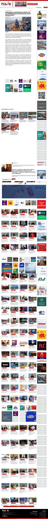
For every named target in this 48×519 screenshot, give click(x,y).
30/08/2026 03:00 (23, 345)
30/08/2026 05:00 (5, 345)
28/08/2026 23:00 (14, 445)
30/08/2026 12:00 (14, 323)
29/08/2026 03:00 (32, 430)
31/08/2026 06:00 (23, 249)
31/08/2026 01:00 (32, 249)
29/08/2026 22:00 (5, 356)
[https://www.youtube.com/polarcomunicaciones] (12, 6)
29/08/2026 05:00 (14, 430)
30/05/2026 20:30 (4, 130)
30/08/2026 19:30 (23, 290)
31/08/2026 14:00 (5, 214)
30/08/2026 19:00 (32, 290)
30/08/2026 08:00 (14, 334)
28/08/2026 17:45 (14, 488)
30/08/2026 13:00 (5, 323)
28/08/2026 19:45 (23, 459)
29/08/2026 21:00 (14, 356)
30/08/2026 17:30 (32, 301)
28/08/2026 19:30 (32, 459)
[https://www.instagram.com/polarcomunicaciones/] (12, 5)
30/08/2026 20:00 (14, 290)
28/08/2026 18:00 (5, 488)
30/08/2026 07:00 (23, 334)
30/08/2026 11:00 (23, 323)
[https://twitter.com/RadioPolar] (12, 3)
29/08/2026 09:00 (14, 401)
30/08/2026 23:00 (14, 278)
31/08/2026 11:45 (5, 226)
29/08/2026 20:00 (32, 356)
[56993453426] (12, 1)
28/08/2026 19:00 (14, 474)
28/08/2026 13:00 (32, 503)
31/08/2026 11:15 (14, 226)
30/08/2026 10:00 (32, 323)
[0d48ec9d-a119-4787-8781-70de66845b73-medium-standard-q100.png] (6, 5)
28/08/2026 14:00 (23, 503)
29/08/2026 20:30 (23, 356)
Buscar (45, 7)
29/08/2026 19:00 (14, 367)
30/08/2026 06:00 (32, 334)
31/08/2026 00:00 (5, 278)
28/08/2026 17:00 (32, 488)
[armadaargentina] (6, 171)
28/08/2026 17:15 (23, 488)
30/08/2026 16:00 (14, 312)
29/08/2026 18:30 (23, 367)
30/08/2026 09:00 (5, 334)
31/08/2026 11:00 (23, 226)
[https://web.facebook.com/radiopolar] (12, 2)
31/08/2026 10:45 (32, 226)
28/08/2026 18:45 (23, 474)
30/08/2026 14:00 (32, 312)
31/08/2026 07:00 (14, 249)
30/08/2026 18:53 (5, 301)
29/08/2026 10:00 (5, 401)
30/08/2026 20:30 (5, 290)
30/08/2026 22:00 (23, 278)
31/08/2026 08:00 (5, 249)
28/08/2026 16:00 (5, 503)
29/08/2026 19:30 (5, 367)
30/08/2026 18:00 (23, 301)
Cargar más (19, 506)
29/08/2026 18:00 (32, 367)
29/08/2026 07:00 (32, 401)
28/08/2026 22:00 (23, 445)
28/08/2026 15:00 (14, 503)
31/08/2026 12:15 (23, 214)
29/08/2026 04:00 (23, 430)
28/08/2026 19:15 (5, 474)
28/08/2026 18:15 (32, 474)
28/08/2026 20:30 (5, 459)
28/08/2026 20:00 (14, 459)
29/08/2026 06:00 (5, 430)
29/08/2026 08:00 (23, 401)
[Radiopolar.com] (1, 7)
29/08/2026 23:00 (32, 345)
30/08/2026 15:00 (23, 312)
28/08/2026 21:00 (32, 445)
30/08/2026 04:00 (14, 345)
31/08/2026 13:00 (14, 214)
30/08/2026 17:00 (5, 312)
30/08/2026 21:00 (32, 278)
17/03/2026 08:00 (13, 130)
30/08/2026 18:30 (14, 301)
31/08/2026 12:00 (32, 214)
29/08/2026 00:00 (5, 445)
